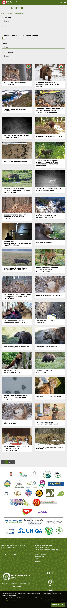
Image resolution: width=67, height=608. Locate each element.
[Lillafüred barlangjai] (60, 493)
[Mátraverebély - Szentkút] (44, 502)
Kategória (6, 18)
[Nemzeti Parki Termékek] (19, 484)
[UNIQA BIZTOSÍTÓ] (30, 530)
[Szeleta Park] (39, 493)
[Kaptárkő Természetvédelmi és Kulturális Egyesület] (7, 484)
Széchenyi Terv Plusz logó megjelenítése (20, 35)
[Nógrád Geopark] (47, 474)
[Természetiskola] (31, 484)
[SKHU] (33, 521)
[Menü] (64, 2)
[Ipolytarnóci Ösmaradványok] (17, 493)
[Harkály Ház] (50, 493)
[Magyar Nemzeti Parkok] (35, 474)
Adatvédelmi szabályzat (8, 600)
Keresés (9, 13)
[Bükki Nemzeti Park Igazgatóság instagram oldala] (47, 573)
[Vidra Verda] (20, 502)
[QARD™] (42, 512)
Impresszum (17, 586)
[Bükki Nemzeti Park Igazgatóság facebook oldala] (49, 573)
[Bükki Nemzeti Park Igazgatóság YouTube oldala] (52, 573)
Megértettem (57, 605)
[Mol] (27, 512)
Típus (4, 43)
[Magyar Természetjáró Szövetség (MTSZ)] (49, 531)
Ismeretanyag (8, 52)
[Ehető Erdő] (59, 531)
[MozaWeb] (56, 484)
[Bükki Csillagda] (7, 493)
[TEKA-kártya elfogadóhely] (42, 484)
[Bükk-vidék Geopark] (28, 493)
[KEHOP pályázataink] (9, 531)
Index (3, 13)
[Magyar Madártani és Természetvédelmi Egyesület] (58, 474)
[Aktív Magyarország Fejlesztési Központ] (23, 474)
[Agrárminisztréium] (11, 474)
